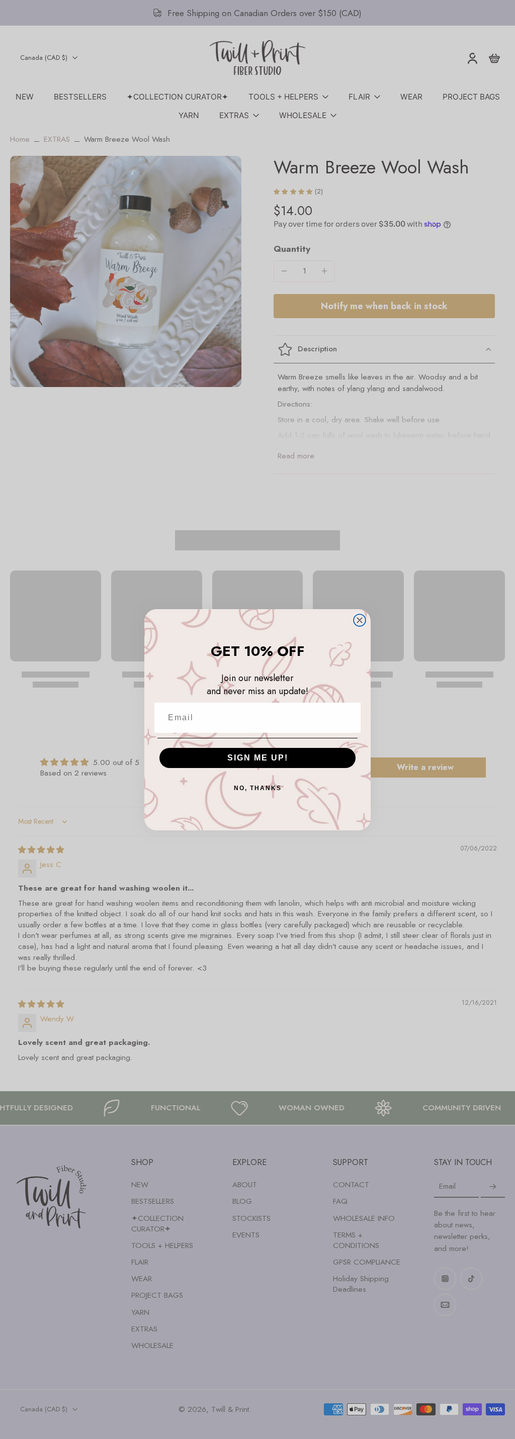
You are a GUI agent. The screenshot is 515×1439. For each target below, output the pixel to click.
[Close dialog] (360, 620)
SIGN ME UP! (257, 757)
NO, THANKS (258, 788)
